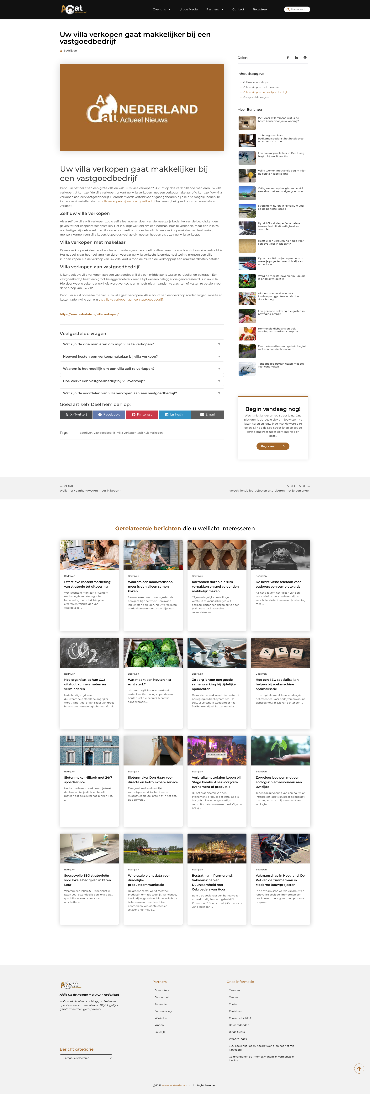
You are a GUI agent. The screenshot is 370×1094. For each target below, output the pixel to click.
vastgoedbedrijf (104, 432)
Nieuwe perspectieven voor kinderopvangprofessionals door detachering (279, 296)
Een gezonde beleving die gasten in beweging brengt (281, 312)
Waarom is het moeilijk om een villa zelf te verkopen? (142, 369)
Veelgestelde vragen (256, 97)
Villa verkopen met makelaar (261, 87)
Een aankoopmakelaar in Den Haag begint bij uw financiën (281, 154)
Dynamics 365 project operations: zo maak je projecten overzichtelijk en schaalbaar (281, 261)
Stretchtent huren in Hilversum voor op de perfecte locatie (281, 207)
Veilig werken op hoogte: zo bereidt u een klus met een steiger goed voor (282, 190)
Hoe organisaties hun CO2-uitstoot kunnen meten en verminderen (85, 684)
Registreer (260, 9)
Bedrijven (70, 50)
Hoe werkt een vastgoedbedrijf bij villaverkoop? (142, 381)
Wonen (159, 1024)
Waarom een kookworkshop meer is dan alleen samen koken (150, 586)
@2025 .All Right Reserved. (185, 1085)
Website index (238, 1038)
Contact (238, 9)
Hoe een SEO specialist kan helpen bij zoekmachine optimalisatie (277, 684)
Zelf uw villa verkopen (256, 82)
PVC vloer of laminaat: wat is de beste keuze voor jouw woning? (278, 119)
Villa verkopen (126, 432)
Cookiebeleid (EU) (240, 1018)
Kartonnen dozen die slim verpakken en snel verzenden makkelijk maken (215, 586)
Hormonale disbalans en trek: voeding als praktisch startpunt (278, 330)
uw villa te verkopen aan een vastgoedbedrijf (131, 299)
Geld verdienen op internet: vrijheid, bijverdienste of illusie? (261, 1058)
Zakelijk (160, 1031)
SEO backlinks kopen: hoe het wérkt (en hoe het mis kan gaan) (261, 1047)
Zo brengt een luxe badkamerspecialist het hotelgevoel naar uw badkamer (281, 138)
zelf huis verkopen (150, 432)
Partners (212, 9)
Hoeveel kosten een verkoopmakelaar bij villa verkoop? (142, 356)
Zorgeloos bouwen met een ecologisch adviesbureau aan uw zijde (279, 782)
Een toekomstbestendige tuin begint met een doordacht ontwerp (282, 348)
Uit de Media (188, 9)
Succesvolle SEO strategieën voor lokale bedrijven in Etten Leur (87, 880)
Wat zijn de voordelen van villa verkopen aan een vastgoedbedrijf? (142, 393)
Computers (162, 990)
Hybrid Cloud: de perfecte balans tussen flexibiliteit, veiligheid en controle (279, 226)
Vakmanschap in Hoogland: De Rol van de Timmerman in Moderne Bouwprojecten (280, 880)
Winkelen (161, 1018)
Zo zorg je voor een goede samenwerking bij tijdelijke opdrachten (214, 684)
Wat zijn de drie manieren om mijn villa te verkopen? (142, 344)
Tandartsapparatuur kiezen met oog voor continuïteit (281, 365)
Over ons (159, 9)
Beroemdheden (239, 1024)
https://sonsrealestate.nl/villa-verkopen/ (89, 314)
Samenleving (163, 1011)
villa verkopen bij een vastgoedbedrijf (128, 201)
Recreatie (161, 1004)
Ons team (235, 997)
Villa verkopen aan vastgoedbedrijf (265, 92)
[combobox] (297, 9)
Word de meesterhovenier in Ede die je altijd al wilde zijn (281, 277)
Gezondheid (162, 997)
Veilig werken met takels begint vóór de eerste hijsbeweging (281, 172)
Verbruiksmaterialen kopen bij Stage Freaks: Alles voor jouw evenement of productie (216, 782)
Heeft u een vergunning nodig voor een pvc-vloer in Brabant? (281, 242)
